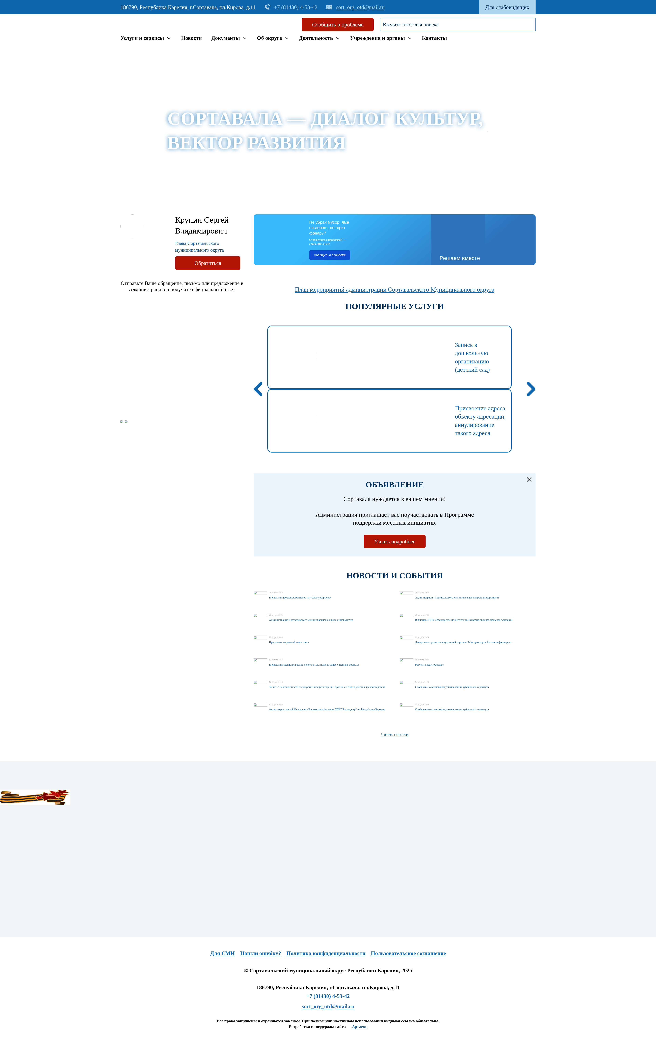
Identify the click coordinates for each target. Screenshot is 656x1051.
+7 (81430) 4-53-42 (328, 996)
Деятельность (316, 38)
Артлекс (359, 1026)
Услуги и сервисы (142, 38)
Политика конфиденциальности (325, 953)
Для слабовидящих (507, 7)
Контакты (434, 38)
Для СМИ (222, 953)
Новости (191, 38)
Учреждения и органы (377, 38)
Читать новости (394, 734)
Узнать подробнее (394, 541)
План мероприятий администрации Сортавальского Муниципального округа (394, 289)
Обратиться (207, 263)
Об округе (269, 38)
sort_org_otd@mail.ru (328, 1006)
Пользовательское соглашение (408, 953)
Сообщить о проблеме (337, 25)
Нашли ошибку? (260, 953)
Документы (225, 38)
